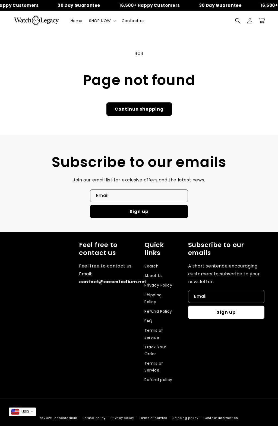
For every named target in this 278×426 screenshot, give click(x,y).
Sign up (139, 211)
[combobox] (22, 411)
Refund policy (158, 379)
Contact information (220, 418)
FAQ (148, 321)
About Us (153, 275)
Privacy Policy (158, 285)
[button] (102, 20)
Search (151, 266)
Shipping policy (185, 418)
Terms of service (153, 334)
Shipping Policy (153, 298)
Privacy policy (122, 418)
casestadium (65, 418)
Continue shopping (139, 109)
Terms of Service (153, 367)
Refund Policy (158, 311)
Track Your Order (155, 350)
